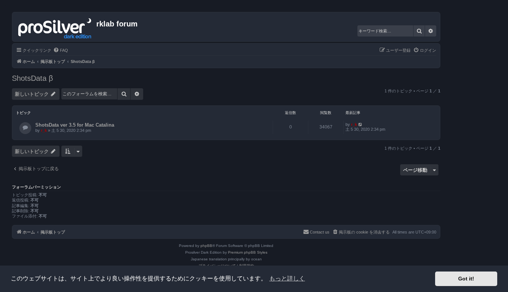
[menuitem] (60, 50)
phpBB (206, 246)
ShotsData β (32, 78)
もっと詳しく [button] (287, 278)
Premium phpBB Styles (247, 252)
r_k (44, 130)
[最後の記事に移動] (360, 124)
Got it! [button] (466, 279)
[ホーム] (55, 26)
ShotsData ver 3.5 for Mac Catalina (74, 125)
